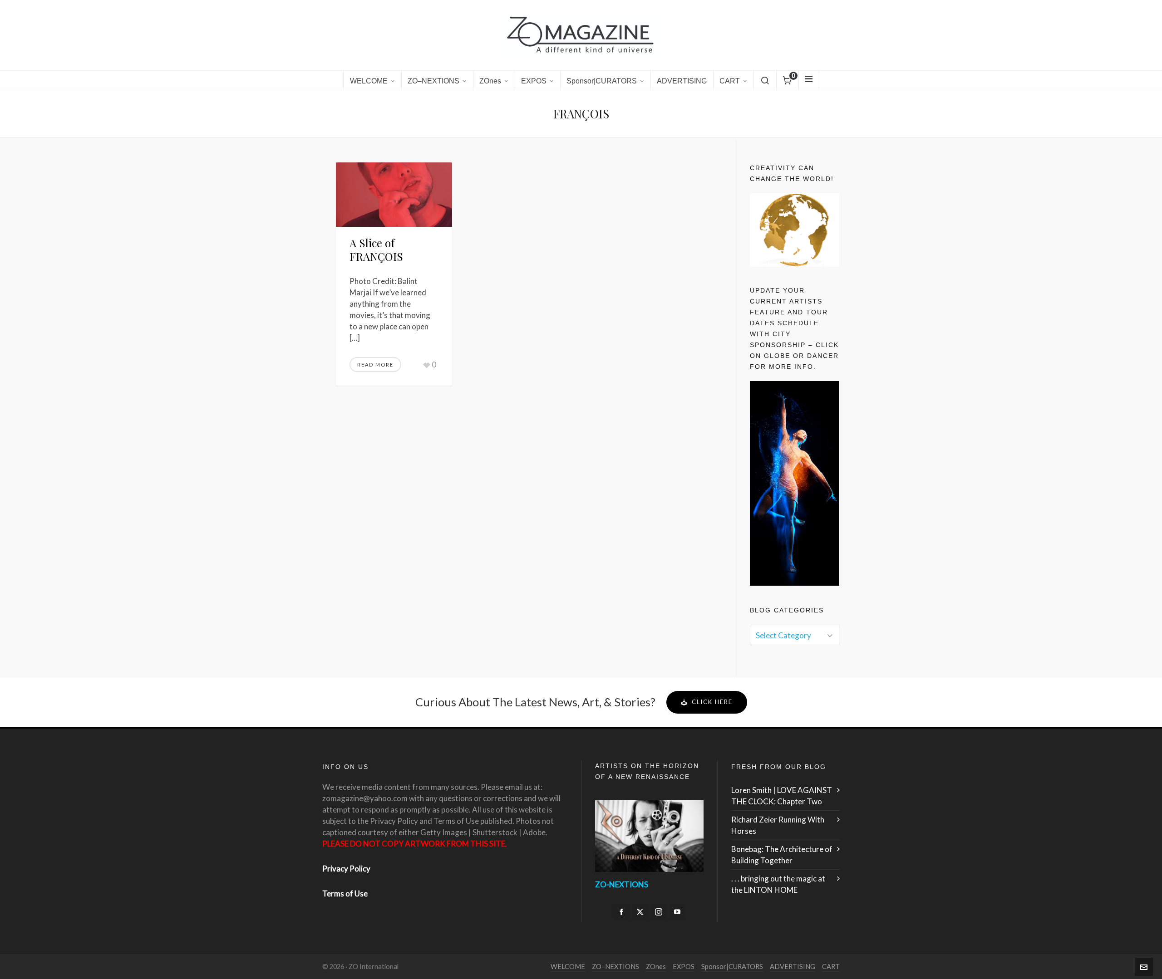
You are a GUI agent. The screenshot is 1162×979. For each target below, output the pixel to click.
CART (831, 966)
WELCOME (568, 966)
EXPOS (683, 966)
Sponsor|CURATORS (732, 966)
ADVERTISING (792, 966)
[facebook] (621, 912)
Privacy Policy (346, 868)
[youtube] (677, 912)
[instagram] (658, 912)
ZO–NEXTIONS (615, 966)
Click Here (712, 701)
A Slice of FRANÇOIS (376, 249)
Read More (375, 364)
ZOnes (656, 966)
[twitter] (640, 912)
